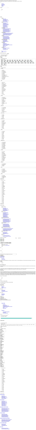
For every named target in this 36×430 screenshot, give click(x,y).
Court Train (3, 144)
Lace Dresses (3, 84)
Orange (3, 196)
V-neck (3, 160)
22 (5, 61)
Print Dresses (3, 88)
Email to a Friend (2, 257)
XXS (13, 325)
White (3, 202)
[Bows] (1, 346)
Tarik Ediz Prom (5, 216)
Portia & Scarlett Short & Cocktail (5, 409)
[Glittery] (1, 342)
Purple (3, 189)
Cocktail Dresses (4, 72)
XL (2, 64)
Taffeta (3, 138)
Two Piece (3, 94)
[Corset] (2, 337)
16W (25, 61)
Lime (3, 184)
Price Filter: (2, 55)
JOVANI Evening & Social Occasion (7, 229)
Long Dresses (3, 86)
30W (9, 325)
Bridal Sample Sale (5, 232)
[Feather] (1, 349)
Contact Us (3, 286)
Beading (3, 121)
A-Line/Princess (4, 163)
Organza (3, 135)
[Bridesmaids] (3, 330)
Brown (3, 199)
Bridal (3, 70)
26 (10, 61)
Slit (2, 104)
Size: (0, 247)
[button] (2, 18)
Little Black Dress (4, 85)
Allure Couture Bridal (5, 208)
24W (3, 325)
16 (28, 60)
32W (11, 325)
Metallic (3, 115)
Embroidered (3, 123)
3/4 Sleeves (3, 169)
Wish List (3, 3)
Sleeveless (3, 172)
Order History (3, 294)
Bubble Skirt (3, 97)
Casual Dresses (4, 71)
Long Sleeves (3, 170)
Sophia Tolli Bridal (5, 210)
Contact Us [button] (3, 310)
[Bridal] (3, 329)
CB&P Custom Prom (4, 405)
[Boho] (2, 333)
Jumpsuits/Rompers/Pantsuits (6, 235)
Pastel (3, 117)
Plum (3, 382)
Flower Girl (3, 74)
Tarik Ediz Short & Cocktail (5, 411)
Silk (2, 137)
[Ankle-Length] (1, 351)
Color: (1, 250)
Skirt (2, 91)
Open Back (3, 101)
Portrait (3, 156)
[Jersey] (1, 350)
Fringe (3, 125)
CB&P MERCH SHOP (5, 233)
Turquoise (3, 185)
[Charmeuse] (1, 348)
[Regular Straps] (2, 364)
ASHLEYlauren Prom (5, 212)
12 (23, 60)
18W (28, 61)
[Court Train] (1, 353)
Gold (3, 386)
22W (1, 325)
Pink (2, 379)
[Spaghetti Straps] (2, 365)
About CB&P (3, 290)
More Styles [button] (3, 234)
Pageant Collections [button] (4, 222)
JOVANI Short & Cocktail (6, 219)
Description (3, 258)
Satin (3, 136)
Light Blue (3, 186)
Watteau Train (3, 148)
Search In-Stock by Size (4, 58)
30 (16, 61)
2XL (5, 64)
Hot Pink (3, 192)
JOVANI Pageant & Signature (6, 225)
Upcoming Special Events (4, 291)
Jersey (3, 133)
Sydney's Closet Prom (5, 215)
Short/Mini (3, 146)
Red (2, 195)
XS (14, 325)
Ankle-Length (4, 142)
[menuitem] (19, 3)
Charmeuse (3, 131)
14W (22, 61)
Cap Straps (3, 175)
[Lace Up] (2, 340)
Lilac (3, 377)
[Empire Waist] (2, 358)
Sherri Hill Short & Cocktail (6, 220)
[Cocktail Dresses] (3, 331)
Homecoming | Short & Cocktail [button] (5, 217)
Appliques (3, 120)
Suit (2, 92)
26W (5, 325)
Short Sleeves (3, 171)
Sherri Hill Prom (3, 403)
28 (13, 61)
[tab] (19, 208)
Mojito (3, 182)
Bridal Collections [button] (4, 206)
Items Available (3, 259)
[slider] (32, 318)
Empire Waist (3, 164)
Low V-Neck (3, 154)
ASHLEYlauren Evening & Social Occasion (8, 228)
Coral (3, 384)
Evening (3, 73)
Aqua (3, 372)
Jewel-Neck (3, 153)
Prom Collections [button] (2, 399)
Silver (3, 389)
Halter (3, 152)
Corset (3, 99)
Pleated (3, 102)
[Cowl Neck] (2, 354)
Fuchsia (3, 193)
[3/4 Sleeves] (2, 361)
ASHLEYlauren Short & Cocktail (5, 408)
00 (5, 60)
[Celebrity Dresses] (2, 336)
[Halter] (2, 355)
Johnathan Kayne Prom (5, 213)
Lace (2, 126)
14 (13, 324)
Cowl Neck (3, 151)
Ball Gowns (3, 82)
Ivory (3, 197)
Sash (2, 127)
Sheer (3, 110)
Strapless (3, 159)
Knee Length (3, 145)
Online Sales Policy (2, 256)
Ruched (3, 103)
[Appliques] (1, 345)
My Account (3, 4)
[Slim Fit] (2, 359)
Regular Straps (4, 176)
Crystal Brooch (4, 122)
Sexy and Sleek (4, 89)
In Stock (8, 245)
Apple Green (3, 370)
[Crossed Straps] (2, 339)
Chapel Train (3, 143)
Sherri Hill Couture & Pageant (6, 226)
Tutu (2, 93)
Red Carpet (3, 78)
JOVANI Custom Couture (6, 224)
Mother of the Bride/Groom (5, 76)
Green (3, 183)
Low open (3, 109)
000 (2, 60)
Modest (3, 87)
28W (7, 325)
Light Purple (3, 190)
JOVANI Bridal (5, 209)
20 (2, 61)
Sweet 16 (3, 79)
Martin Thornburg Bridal (4, 397)
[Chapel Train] (1, 352)
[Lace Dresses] (2, 334)
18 (31, 60)
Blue (2, 375)
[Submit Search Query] (8, 314)
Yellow (3, 181)
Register (3, 5)
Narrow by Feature (3, 67)
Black (3, 200)
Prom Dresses (3, 77)
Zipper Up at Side (4, 111)
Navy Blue (3, 188)
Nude (3, 198)
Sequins (3, 128)
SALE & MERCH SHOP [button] (3, 422)
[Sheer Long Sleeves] (2, 362)
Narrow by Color (3, 180)
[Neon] (1, 343)
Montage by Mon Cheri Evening (6, 230)
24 (20, 324)
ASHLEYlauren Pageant (4, 414)
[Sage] (2, 252)
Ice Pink (3, 191)
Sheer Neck (3, 158)
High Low (3, 100)
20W (32, 61)
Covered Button (4, 107)
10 (20, 60)
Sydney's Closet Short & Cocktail (7, 221)
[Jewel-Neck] (2, 356)
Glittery (3, 114)
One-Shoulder (4, 155)
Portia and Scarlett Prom (5, 214)
